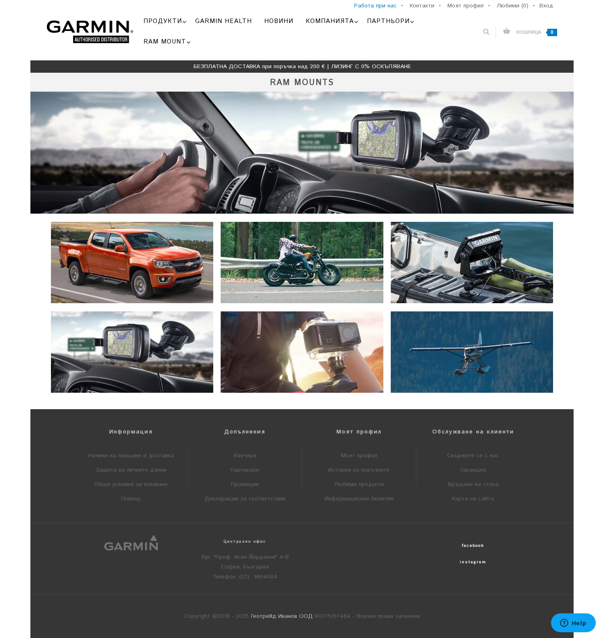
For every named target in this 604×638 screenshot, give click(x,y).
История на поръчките (359, 470)
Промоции (245, 484)
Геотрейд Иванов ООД (282, 616)
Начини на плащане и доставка (131, 455)
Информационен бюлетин (359, 499)
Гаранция (473, 470)
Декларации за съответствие (245, 499)
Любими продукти (359, 484)
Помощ (131, 499)
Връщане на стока (473, 484)
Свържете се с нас (473, 455)
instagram (473, 562)
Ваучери (245, 455)
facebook (473, 545)
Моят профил (359, 455)
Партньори (245, 470)
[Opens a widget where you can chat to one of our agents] (573, 623)
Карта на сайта (473, 499)
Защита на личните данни (130, 470)
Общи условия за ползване (131, 484)
